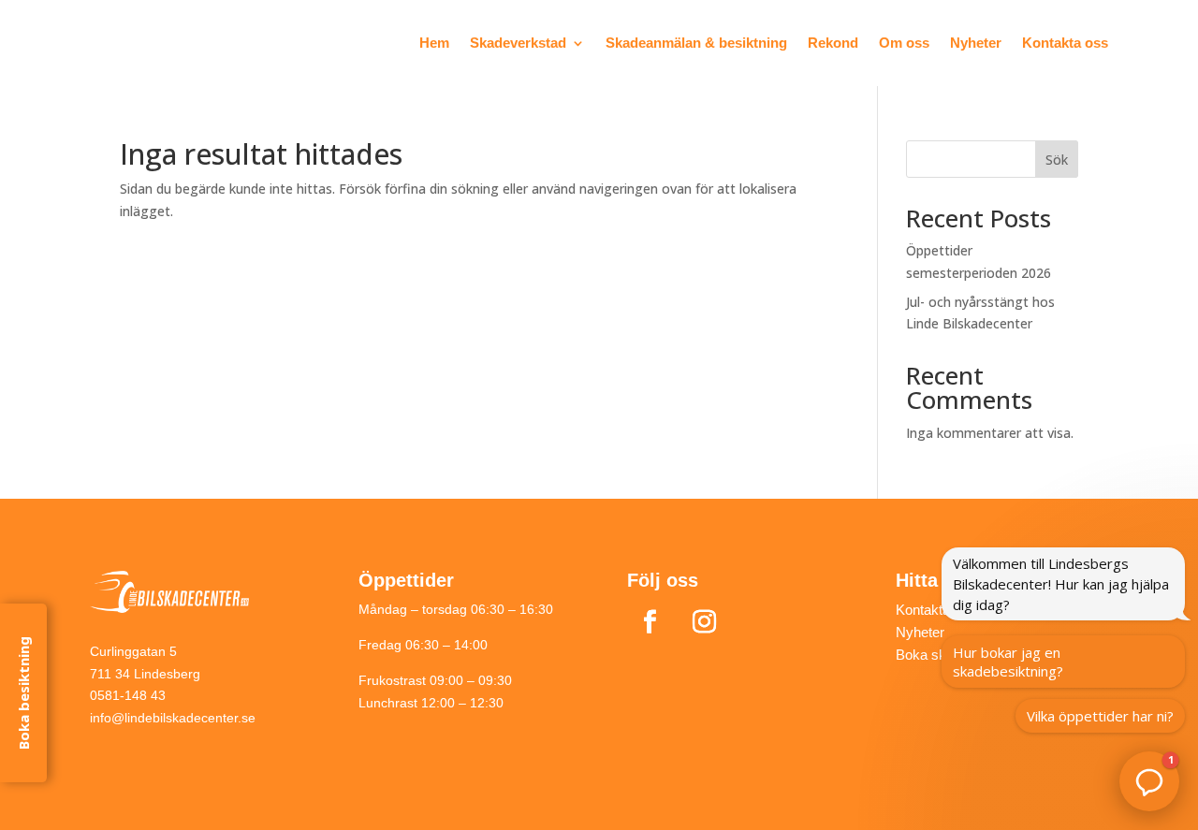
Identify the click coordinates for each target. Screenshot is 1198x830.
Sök (1056, 159)
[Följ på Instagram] (704, 622)
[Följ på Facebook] (650, 622)
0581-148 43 (128, 695)
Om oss (904, 43)
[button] (1149, 781)
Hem (434, 43)
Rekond (833, 43)
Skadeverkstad (518, 43)
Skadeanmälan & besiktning (696, 43)
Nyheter (975, 43)
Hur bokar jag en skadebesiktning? (1008, 661)
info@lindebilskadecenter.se (173, 717)
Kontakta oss (1065, 43)
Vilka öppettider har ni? (1100, 715)
